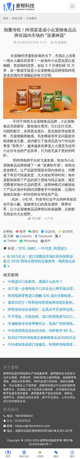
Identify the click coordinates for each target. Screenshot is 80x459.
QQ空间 (67, 231)
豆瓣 (10, 236)
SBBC (31, 248)
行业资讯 (61, 42)
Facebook (45, 236)
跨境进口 (60, 248)
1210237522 (23, 420)
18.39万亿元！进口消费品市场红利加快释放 (39, 256)
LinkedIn (26, 236)
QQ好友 (50, 231)
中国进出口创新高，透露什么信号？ (35, 281)
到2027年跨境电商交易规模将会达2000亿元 (42, 337)
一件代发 (45, 248)
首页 (5, 18)
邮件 (48, 240)
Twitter (12, 240)
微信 (33, 231)
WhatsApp (30, 240)
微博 (23, 231)
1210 (21, 248)
